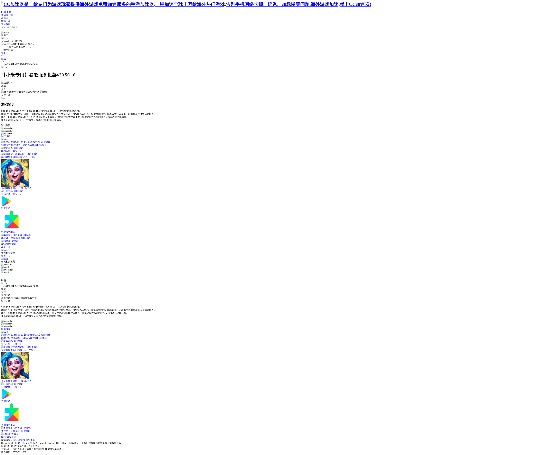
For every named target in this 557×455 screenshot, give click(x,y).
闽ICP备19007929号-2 (12, 446)
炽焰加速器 (29, 440)
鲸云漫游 (18, 440)
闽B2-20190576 (31, 446)
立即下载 (5, 95)
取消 (3, 280)
